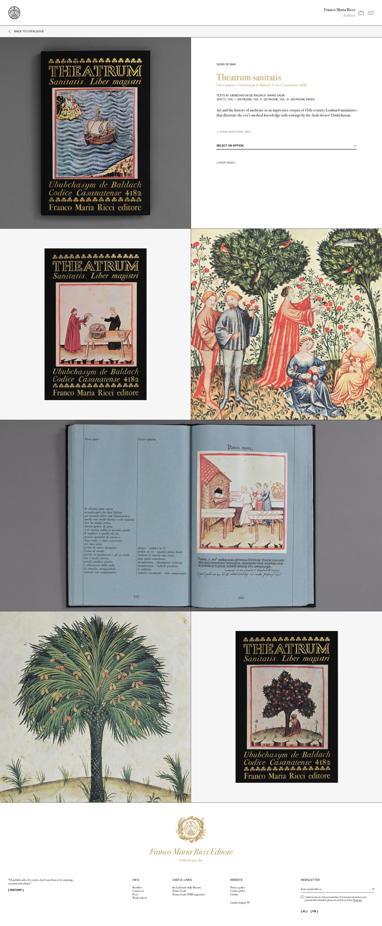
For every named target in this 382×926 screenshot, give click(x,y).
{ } (16, 890)
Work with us (140, 898)
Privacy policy (237, 887)
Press (135, 894)
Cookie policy (237, 891)
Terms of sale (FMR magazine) (188, 894)
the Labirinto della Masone (186, 887)
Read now (357, 900)
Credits (234, 894)
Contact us (138, 891)
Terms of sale (179, 891)
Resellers (137, 887)
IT (248, 902)
